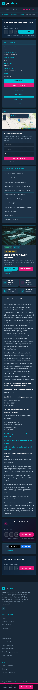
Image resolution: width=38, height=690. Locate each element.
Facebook (27, 546)
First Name (6, 27)
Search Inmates (10, 269)
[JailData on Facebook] (3, 608)
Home (4, 618)
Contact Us (5, 628)
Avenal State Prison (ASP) (12, 219)
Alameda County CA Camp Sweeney (15, 182)
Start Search (26, 32)
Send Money (19, 95)
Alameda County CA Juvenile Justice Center (17, 190)
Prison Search (6, 638)
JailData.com (17, 682)
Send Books (19, 90)
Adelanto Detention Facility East (14, 174)
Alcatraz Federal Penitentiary (13, 199)
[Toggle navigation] (34, 3)
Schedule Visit (19, 99)
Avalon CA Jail (9, 215)
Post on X (15, 546)
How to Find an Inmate (9, 648)
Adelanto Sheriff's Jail (11, 178)
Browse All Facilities (8, 655)
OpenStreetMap (31, 128)
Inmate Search (11, 9)
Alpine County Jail (10, 203)
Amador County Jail (10, 211)
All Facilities (5, 14)
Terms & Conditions (8, 672)
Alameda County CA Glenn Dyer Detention (17, 186)
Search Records (19, 158)
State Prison (13, 14)
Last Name (11, 27)
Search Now (26, 534)
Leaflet (24, 128)
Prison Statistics (7, 625)
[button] (19, 120)
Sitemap (4, 669)
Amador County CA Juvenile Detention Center (18, 207)
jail (10, 3)
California (21, 14)
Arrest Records (29, 9)
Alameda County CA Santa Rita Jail (15, 194)
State (15, 28)
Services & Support (8, 621)
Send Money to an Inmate (10, 652)
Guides (7, 273)
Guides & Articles (7, 645)
